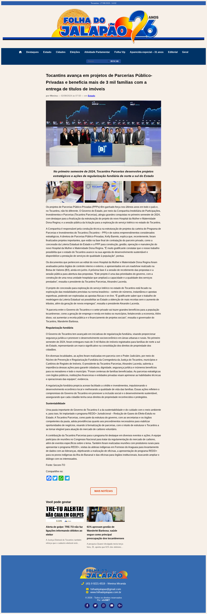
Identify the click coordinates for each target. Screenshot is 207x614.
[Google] (119, 605)
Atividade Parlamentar (97, 52)
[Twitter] (95, 605)
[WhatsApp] (103, 605)
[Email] (111, 605)
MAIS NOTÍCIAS (103, 491)
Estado (47, 52)
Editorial (173, 52)
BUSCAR (115, 61)
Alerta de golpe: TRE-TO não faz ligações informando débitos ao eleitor (64, 531)
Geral (185, 52)
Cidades (60, 52)
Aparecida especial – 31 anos (147, 52)
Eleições (75, 52)
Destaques (32, 52)
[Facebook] (87, 605)
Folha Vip (119, 52)
